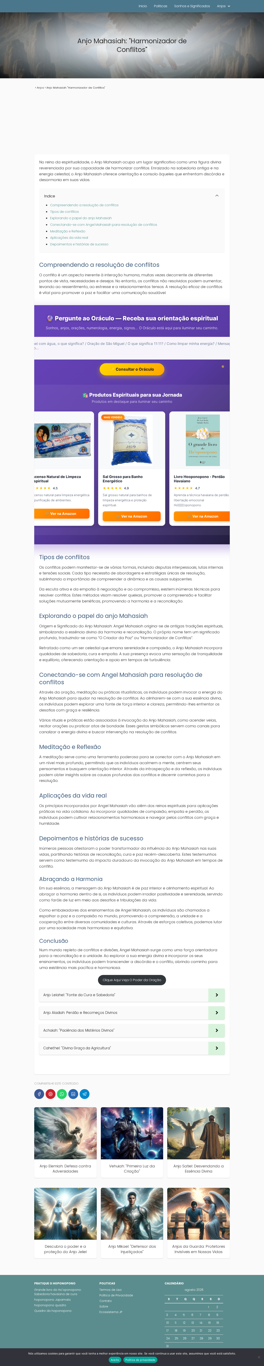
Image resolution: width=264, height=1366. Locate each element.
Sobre (103, 1306)
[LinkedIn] (73, 1094)
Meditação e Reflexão (67, 231)
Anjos (221, 6)
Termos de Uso (110, 1290)
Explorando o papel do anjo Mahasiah (81, 218)
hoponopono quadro (50, 1305)
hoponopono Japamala (52, 1300)
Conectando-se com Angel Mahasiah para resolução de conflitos (103, 224)
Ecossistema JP (110, 1312)
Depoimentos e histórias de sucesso (79, 244)
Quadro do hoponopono (53, 1311)
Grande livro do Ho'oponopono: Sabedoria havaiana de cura (57, 1292)
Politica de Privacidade (116, 1295)
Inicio (143, 6)
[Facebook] (39, 1094)
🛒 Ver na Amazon (60, 514)
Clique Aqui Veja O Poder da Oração (132, 980)
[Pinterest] (50, 1094)
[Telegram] (85, 1094)
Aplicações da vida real (69, 237)
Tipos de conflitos (64, 211)
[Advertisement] (132, 122)
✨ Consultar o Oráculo (132, 369)
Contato (105, 1301)
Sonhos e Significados (192, 6)
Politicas (160, 6)
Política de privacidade (140, 1359)
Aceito (115, 1359)
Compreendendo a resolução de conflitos (84, 205)
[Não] (259, 1357)
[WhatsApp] (62, 1094)
